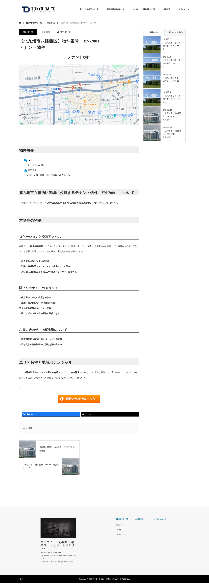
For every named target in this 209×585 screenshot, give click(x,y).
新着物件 (154, 32)
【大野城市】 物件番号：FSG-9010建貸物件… (172, 116)
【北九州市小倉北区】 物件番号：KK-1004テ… (173, 99)
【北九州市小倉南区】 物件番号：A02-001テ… (173, 81)
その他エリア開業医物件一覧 (144, 9)
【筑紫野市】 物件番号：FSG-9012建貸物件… (172, 134)
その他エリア (121, 535)
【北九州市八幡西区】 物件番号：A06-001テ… (173, 46)
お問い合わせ (184, 9)
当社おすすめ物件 (175, 32)
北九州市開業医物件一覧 (89, 9)
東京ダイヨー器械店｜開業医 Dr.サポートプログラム (58, 545)
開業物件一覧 (122, 519)
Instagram (21, 578)
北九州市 (46, 32)
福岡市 (118, 530)
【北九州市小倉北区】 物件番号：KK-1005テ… (173, 63)
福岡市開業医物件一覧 (115, 9)
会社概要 (167, 9)
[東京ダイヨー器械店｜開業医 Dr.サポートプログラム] (38, 9)
